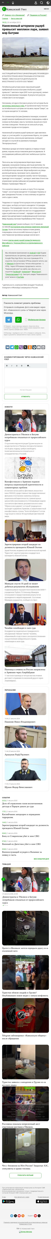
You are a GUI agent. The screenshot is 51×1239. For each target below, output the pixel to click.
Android (33, 253)
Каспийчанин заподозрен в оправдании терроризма (21, 816)
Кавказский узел (9, 224)
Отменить (25, 397)
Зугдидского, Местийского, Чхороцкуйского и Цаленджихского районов (22, 243)
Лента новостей (16, 18)
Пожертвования (43, 1197)
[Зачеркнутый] (21, 366)
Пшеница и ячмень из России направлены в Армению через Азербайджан (25, 671)
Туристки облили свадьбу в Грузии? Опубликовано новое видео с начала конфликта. (25, 994)
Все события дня (41, 859)
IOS (38, 253)
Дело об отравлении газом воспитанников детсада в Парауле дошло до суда (22, 805)
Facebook (16, 272)
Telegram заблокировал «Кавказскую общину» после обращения (24, 1037)
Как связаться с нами (21, 1197)
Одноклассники (12, 274)
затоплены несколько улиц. (13, 106)
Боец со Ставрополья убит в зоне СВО (20, 836)
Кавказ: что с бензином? (14, 15)
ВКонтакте (36, 272)
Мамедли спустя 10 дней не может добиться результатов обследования (22, 585)
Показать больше (25, 1175)
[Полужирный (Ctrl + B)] (6, 366)
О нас (4, 1197)
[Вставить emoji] (28, 366)
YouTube (20, 277)
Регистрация (25, 390)
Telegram (10, 264)
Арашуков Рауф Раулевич (17, 754)
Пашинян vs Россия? (38, 15)
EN (8, 2)
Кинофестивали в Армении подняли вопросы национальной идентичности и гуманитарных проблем (24, 484)
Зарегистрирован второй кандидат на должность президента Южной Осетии (23, 546)
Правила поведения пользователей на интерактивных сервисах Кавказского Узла (25, 1223)
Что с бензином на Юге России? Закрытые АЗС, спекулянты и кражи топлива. (25, 1167)
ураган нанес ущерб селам (19, 240)
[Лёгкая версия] (13, 3)
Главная (5, 18)
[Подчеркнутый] (16, 366)
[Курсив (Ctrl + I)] (11, 366)
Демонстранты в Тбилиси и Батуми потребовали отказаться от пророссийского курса (25, 437)
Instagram (26, 272)
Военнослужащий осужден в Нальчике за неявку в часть (22, 853)
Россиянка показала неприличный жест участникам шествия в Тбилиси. (21, 1125)
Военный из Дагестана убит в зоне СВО (21, 843)
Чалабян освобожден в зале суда (20, 627)
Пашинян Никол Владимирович (20, 721)
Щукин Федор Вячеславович (18, 787)
